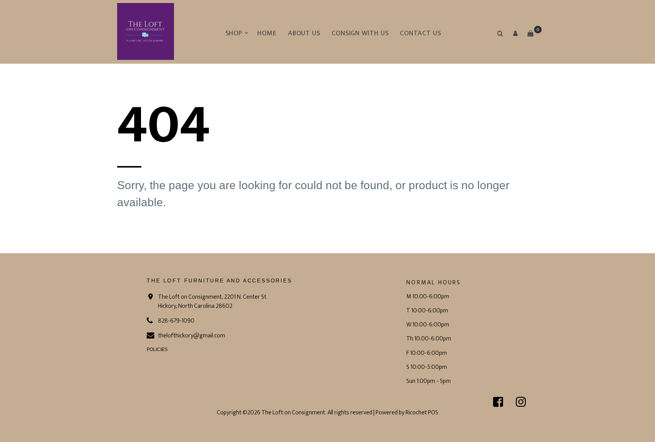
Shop (234, 33)
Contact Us (420, 33)
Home (267, 33)
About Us (304, 33)
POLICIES (157, 349)
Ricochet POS (422, 413)
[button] (515, 33)
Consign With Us (360, 33)
